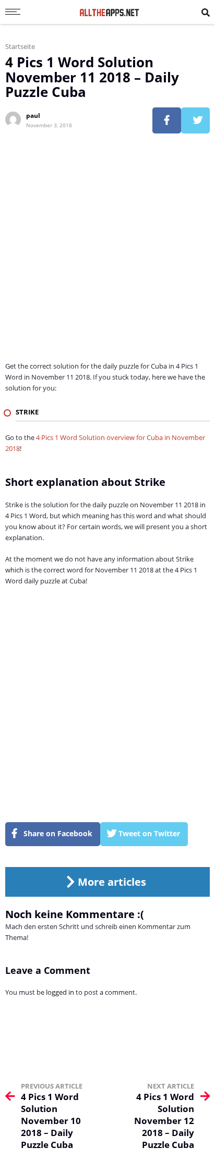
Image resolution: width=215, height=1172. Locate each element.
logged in (60, 992)
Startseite (20, 46)
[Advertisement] (107, 253)
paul (33, 115)
